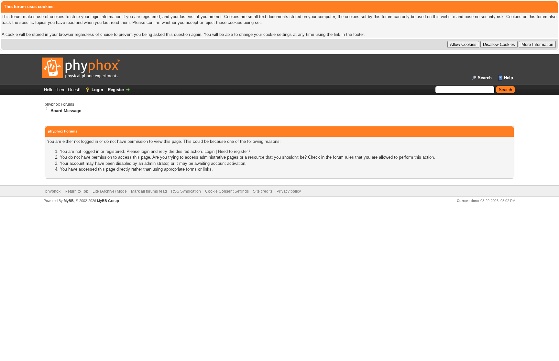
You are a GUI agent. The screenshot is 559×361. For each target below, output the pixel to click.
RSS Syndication (186, 191)
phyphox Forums (59, 104)
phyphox (52, 191)
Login (97, 89)
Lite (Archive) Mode (110, 191)
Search (485, 77)
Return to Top (76, 191)
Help (508, 77)
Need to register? (234, 151)
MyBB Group (108, 201)
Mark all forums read (149, 191)
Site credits (262, 191)
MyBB (69, 201)
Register (116, 89)
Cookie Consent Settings (227, 191)
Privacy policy (289, 191)
